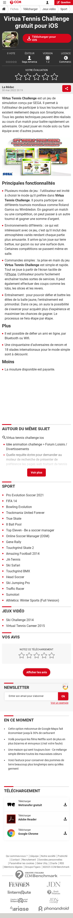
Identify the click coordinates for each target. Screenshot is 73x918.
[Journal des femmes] (19, 884)
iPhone (11, 274)
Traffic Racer (15, 589)
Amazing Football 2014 (23, 554)
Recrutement (29, 859)
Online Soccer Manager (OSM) (27, 536)
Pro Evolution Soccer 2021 (25, 495)
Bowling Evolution (19, 507)
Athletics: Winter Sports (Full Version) (32, 600)
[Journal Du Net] (53, 884)
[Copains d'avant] (19, 900)
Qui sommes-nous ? (17, 856)
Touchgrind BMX (18, 571)
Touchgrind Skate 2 (20, 548)
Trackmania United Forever (25, 513)
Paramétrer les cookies (21, 863)
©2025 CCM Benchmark (56, 867)
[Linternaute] (19, 892)
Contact (15, 859)
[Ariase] (19, 908)
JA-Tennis (13, 559)
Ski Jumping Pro (18, 583)
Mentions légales (13, 867)
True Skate (13, 518)
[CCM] (15, 2)
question (66, 2)
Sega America (29, 61)
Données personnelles (50, 859)
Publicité (62, 856)
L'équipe (34, 856)
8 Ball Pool (13, 524)
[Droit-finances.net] (53, 892)
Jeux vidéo (49, 9)
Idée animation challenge (24, 444)
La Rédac (8, 87)
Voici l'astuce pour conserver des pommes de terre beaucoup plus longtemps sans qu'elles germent (36, 764)
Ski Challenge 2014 (20, 620)
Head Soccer (15, 577)
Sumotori (12, 594)
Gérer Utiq (42, 863)
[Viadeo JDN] (53, 900)
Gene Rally (13, 542)
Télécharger (30, 9)
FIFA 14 (11, 501)
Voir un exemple (59, 703)
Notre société (48, 856)
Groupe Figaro (33, 867)
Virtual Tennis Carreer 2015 (25, 626)
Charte (53, 863)
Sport (63, 9)
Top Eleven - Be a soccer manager (30, 530)
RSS (62, 863)
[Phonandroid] (53, 908)
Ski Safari (13, 565)
